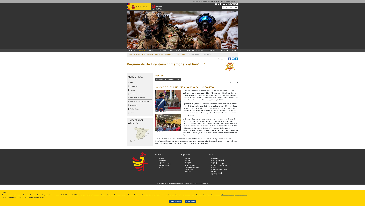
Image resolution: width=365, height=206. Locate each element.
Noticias (178, 54)
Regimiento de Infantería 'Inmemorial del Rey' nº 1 (160, 54)
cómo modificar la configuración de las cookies (234, 195)
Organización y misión (136, 94)
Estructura (188, 162)
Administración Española (218, 169)
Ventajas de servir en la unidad (139, 101)
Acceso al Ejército (190, 165)
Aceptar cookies (190, 201)
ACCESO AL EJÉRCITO (176, 50)
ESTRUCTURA (152, 50)
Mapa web (161, 158)
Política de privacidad (165, 164)
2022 (183, 54)
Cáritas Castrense (216, 164)
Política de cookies (175, 201)
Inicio (130, 54)
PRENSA (234, 50)
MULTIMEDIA (224, 50)
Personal (187, 158)
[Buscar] (236, 7)
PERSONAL (132, 50)
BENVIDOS (212, 1)
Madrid (143, 54)
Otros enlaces (215, 175)
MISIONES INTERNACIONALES (195, 50)
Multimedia (133, 105)
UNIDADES (141, 50)
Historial (132, 90)
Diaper (213, 162)
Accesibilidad (162, 160)
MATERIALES (163, 50)
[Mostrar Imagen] (168, 100)
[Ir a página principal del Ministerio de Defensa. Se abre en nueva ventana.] (139, 7)
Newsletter (214, 171)
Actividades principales (137, 97)
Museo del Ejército (216, 160)
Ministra (213, 158)
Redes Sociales (215, 173)
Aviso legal (162, 162)
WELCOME (235, 1)
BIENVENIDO (196, 1)
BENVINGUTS (204, 1)
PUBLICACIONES (212, 50)
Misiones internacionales (192, 167)
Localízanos (133, 86)
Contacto (161, 167)
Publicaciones (134, 109)
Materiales (188, 164)
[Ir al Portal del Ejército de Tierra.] (158, 7)
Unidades (187, 160)
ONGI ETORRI (219, 1)
